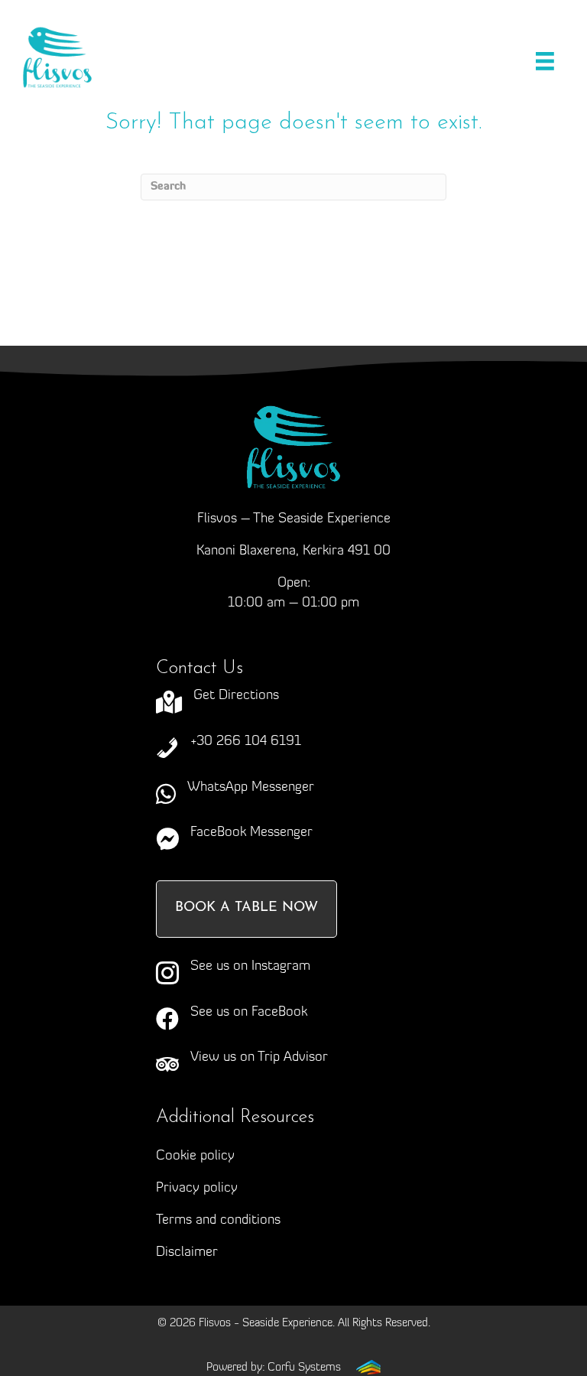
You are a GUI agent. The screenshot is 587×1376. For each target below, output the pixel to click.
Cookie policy (195, 1156)
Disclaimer (187, 1253)
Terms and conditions (218, 1221)
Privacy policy (197, 1188)
